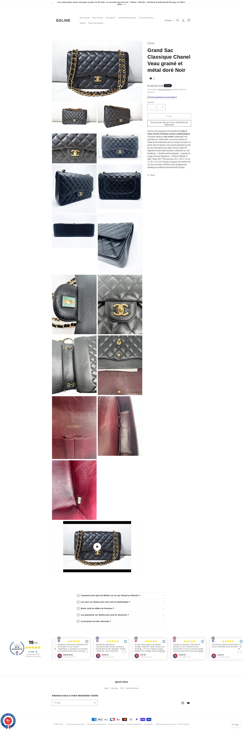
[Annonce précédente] (53, 3)
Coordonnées (148, 724)
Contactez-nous (132, 688)
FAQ (121, 688)
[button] (177, 20)
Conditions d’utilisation (116, 724)
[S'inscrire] (94, 703)
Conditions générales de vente (165, 724)
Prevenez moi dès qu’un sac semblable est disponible (169, 123)
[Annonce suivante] (190, 3)
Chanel (151, 42)
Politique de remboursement (75, 724)
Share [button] (152, 175)
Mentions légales (183, 724)
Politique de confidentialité (96, 724)
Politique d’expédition (134, 724)
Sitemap (114, 688)
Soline (61, 724)
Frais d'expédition (164, 89)
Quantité (150, 102)
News (106, 688)
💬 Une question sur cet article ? (162, 97)
